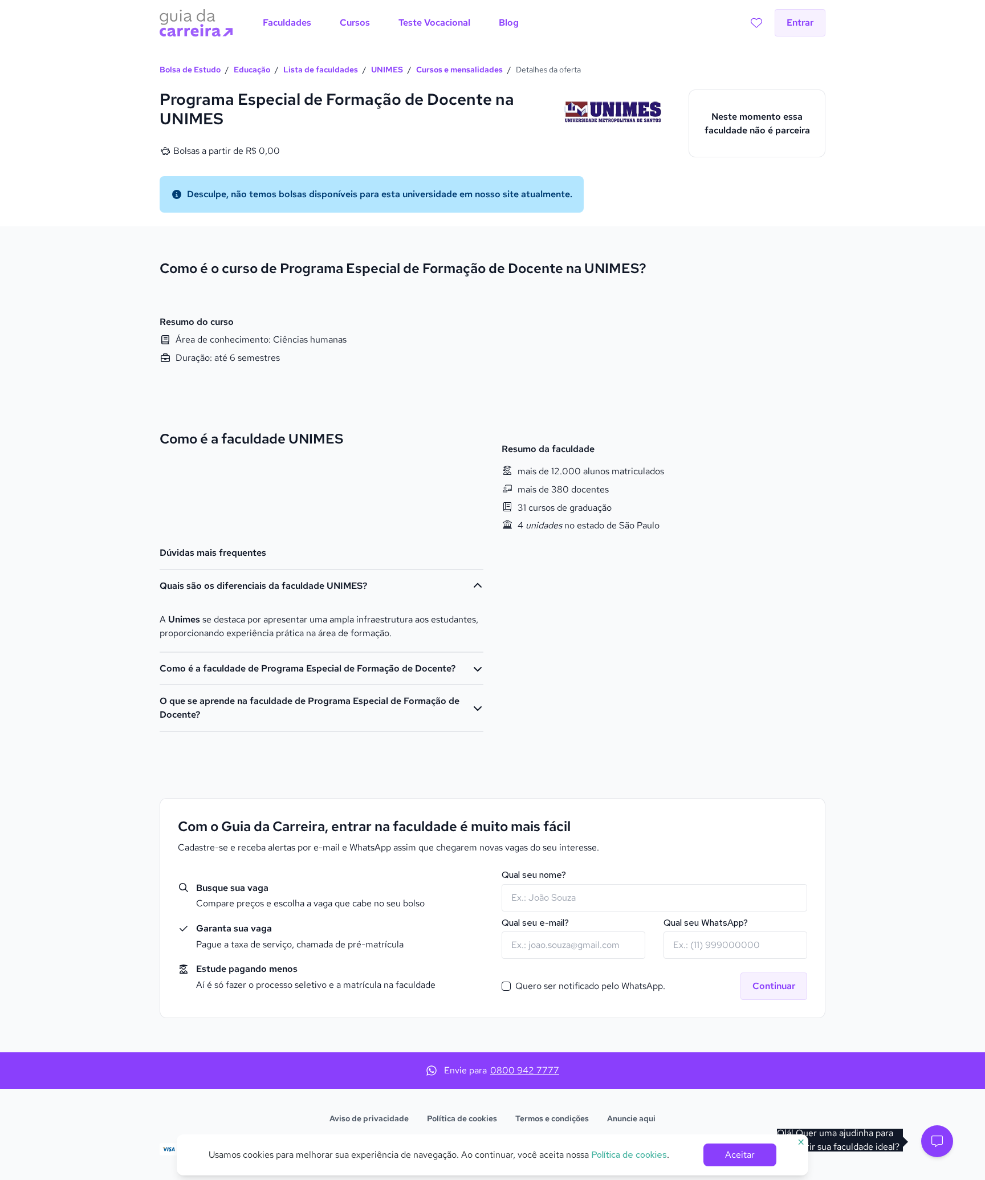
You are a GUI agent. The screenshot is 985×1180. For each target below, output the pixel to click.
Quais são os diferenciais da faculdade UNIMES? (263, 586)
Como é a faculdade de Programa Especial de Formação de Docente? (307, 668)
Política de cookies (462, 1118)
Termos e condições (552, 1118)
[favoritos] (756, 22)
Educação (252, 69)
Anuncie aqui (631, 1118)
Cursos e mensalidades (459, 69)
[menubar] (391, 22)
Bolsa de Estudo (190, 69)
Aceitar (740, 1155)
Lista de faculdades (320, 69)
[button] (937, 1141)
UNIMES (387, 69)
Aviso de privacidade (369, 1118)
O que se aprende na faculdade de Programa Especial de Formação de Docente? (309, 708)
